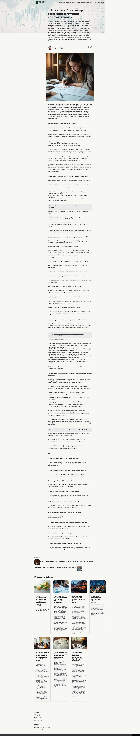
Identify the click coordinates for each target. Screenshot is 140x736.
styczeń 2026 (38, 720)
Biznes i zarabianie (70, 2)
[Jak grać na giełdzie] (40, 2)
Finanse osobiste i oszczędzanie (84, 2)
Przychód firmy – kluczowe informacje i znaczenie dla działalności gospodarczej (60, 599)
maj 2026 (37, 715)
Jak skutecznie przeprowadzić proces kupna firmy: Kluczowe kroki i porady (78, 599)
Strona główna (61, 2)
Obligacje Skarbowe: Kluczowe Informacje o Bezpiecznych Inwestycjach (61, 654)
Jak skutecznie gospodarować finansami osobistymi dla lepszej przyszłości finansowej (78, 656)
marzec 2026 (38, 717)
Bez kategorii (38, 725)
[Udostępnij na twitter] (91, 47)
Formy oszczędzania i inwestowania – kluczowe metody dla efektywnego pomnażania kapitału (42, 656)
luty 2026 (37, 719)
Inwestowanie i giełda (99, 2)
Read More (51, 41)
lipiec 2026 (37, 714)
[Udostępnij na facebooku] (88, 47)
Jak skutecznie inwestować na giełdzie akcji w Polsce (96, 598)
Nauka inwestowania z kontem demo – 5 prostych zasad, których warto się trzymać (41, 600)
